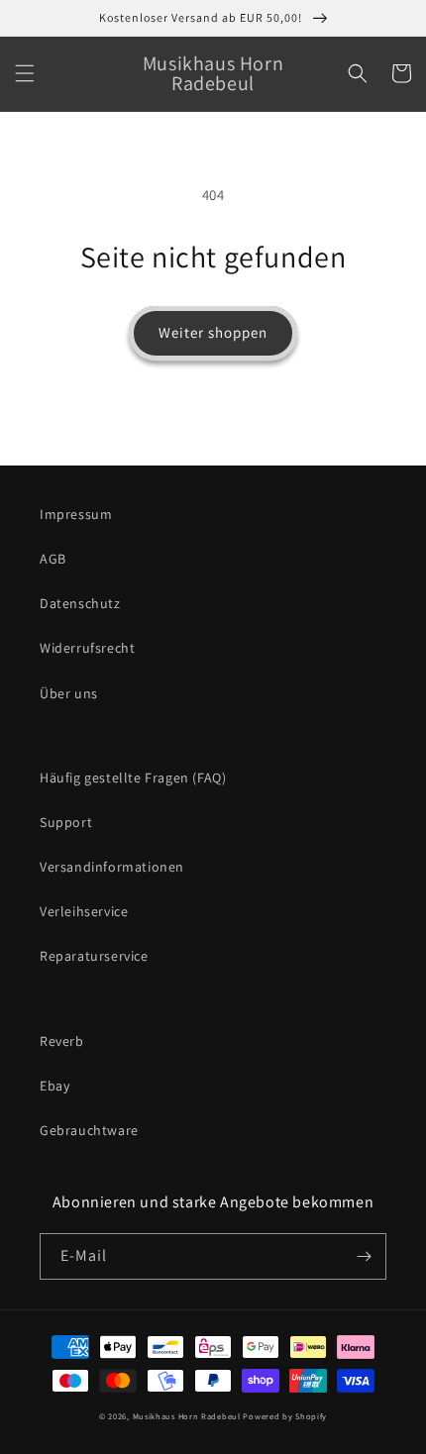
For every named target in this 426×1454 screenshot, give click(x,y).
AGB (53, 559)
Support (66, 822)
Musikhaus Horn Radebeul (187, 1415)
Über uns (69, 693)
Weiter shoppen (213, 332)
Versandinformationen (112, 867)
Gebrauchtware (89, 1130)
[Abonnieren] (363, 1256)
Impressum (76, 514)
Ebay (54, 1085)
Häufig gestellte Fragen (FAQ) (133, 777)
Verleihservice (84, 911)
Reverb (62, 1041)
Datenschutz (80, 603)
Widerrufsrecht (87, 648)
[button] (25, 73)
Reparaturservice (94, 956)
